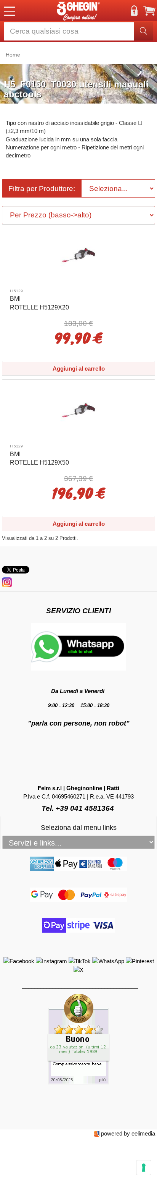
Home (13, 55)
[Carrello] (149, 10)
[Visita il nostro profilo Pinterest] (140, 960)
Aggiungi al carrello (79, 368)
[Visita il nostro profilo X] (78, 969)
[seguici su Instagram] (7, 581)
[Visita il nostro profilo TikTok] (80, 960)
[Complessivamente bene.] (78, 1038)
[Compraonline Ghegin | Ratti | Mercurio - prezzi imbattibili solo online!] (78, 10)
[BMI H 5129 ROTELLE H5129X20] (78, 254)
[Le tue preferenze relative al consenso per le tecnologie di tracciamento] (143, 1167)
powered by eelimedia (128, 1133)
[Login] (134, 10)
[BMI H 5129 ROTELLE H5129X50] (78, 410)
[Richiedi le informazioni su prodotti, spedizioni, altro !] (78, 646)
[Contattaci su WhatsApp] (109, 960)
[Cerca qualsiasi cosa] (143, 31)
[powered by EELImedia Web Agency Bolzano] (96, 1133)
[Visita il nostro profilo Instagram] (52, 960)
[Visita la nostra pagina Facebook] (19, 960)
